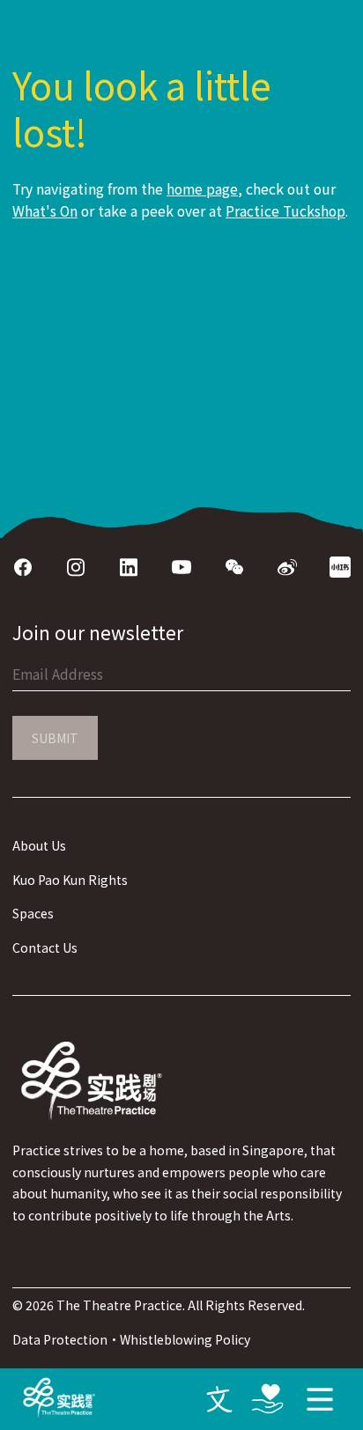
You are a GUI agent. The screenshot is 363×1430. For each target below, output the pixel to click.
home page (202, 189)
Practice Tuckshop (285, 211)
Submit (55, 738)
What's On (45, 211)
